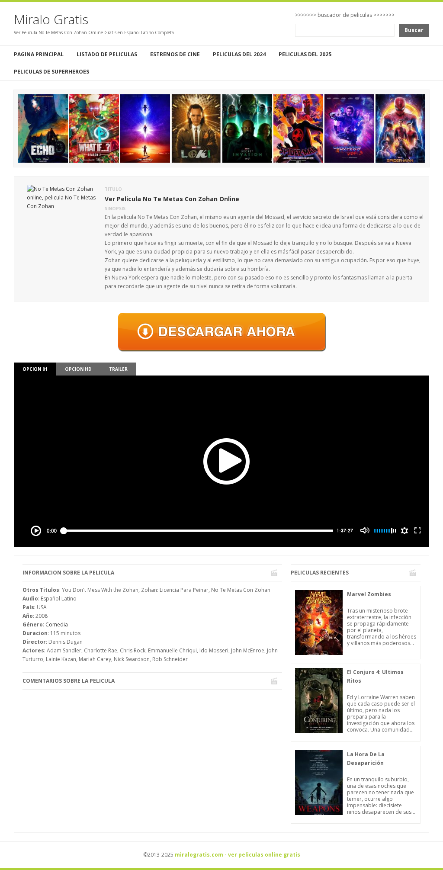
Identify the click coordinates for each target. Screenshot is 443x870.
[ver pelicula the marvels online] (145, 128)
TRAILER (118, 369)
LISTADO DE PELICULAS (107, 54)
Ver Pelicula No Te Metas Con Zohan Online (172, 199)
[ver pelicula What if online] (94, 128)
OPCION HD (78, 369)
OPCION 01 (35, 369)
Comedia (56, 624)
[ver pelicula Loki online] (196, 128)
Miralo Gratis (51, 19)
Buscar (414, 30)
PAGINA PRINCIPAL (39, 54)
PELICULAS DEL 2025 (305, 54)
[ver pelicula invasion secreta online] (247, 128)
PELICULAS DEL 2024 (239, 54)
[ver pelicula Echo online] (43, 128)
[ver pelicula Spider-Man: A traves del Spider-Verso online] (298, 128)
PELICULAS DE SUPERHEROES (51, 71)
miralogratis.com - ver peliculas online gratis (237, 854)
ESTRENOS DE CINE (175, 54)
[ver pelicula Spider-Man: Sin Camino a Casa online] (400, 128)
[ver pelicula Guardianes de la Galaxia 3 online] (349, 128)
